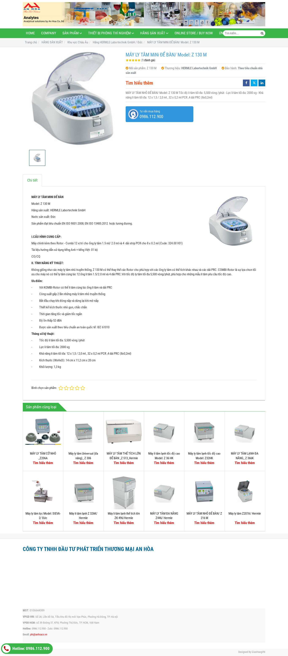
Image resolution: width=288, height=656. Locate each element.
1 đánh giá (148, 60)
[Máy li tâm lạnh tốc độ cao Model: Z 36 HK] (164, 431)
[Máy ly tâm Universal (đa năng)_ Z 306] (83, 431)
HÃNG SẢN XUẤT (152, 33)
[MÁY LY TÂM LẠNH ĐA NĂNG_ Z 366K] (245, 431)
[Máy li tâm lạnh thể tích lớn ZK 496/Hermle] (124, 491)
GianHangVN (258, 651)
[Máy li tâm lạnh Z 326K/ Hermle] (83, 491)
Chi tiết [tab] (32, 180)
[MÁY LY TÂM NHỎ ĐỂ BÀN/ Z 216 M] (204, 491)
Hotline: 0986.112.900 (31, 648)
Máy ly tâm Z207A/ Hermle (245, 513)
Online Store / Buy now (194, 33)
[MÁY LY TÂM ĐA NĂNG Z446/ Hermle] (164, 491)
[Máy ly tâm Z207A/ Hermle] (245, 491)
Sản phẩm (70, 33)
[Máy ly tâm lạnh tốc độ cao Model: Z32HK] (204, 431)
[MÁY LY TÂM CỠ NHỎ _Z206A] (43, 431)
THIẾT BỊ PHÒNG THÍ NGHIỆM (109, 33)
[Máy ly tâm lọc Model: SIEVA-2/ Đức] (43, 491)
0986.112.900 (39, 628)
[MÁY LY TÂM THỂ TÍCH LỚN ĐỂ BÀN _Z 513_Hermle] (124, 431)
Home (30, 33)
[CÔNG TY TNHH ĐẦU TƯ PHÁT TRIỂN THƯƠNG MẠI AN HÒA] (144, 14)
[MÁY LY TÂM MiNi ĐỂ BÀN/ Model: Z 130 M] (72, 98)
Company (48, 33)
